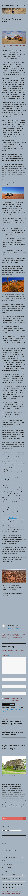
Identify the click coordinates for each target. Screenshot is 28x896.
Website (4, 691)
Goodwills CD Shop (7, 868)
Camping (8, 635)
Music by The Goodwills (9, 857)
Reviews (4, 861)
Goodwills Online (7, 864)
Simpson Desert (20, 637)
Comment (5, 655)
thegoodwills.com (10, 5)
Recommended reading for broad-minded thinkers (12, 879)
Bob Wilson (7, 634)
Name (4, 677)
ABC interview (13, 517)
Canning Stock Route (7, 637)
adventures (20, 635)
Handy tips (5, 478)
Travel (12, 635)
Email (4, 684)
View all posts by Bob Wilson (13, 628)
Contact (4, 871)
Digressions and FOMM (8, 875)
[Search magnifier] (24, 818)
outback (14, 637)
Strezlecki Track (5, 638)
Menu (23, 5)
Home (4, 843)
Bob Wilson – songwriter (9, 850)
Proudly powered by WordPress (13, 893)
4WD (16, 635)
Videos (4, 854)
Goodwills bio (6, 847)
